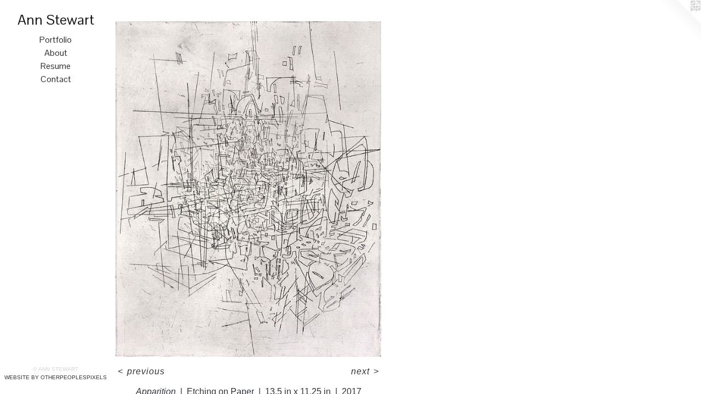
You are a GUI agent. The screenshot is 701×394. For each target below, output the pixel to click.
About (55, 53)
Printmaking (157, 16)
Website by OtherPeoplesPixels (55, 377)
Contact (56, 79)
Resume (56, 66)
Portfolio (55, 39)
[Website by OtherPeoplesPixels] (679, 22)
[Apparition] (248, 189)
